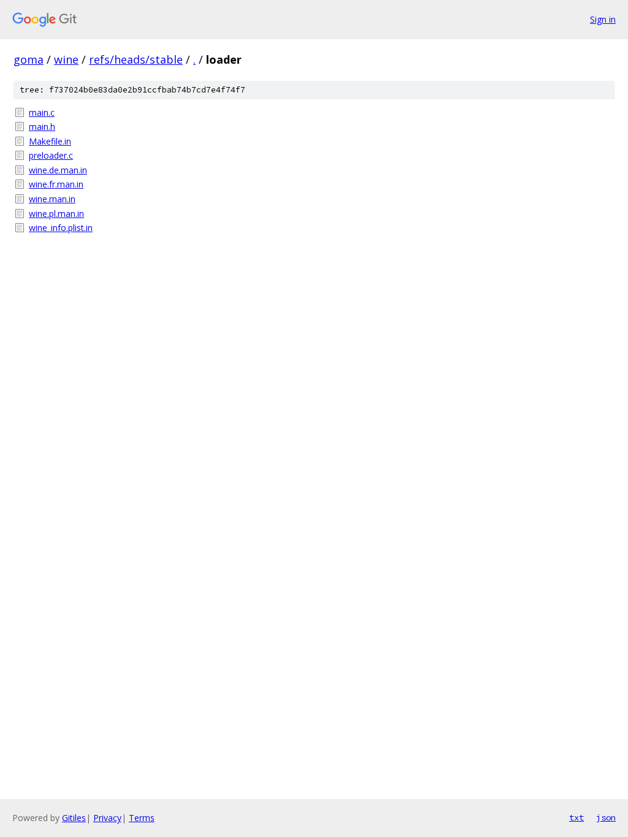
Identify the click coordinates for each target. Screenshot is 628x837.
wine (66, 59)
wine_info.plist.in (61, 227)
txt (576, 817)
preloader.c (51, 155)
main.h (42, 126)
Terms (142, 818)
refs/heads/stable (136, 59)
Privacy (107, 818)
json (606, 817)
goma (28, 59)
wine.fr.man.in (56, 184)
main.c (42, 112)
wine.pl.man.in (56, 213)
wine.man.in (52, 199)
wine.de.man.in (58, 170)
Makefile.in (50, 141)
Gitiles (74, 818)
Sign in (603, 19)
